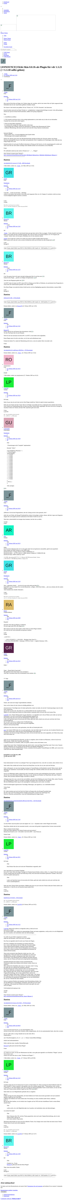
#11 (8, 583)
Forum (5, 44)
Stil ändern (3, 1191)
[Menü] (1, 6)
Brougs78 (19, 306)
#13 (8, 662)
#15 (8, 821)
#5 (7, 327)
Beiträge (6, 96)
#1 (7, 100)
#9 (7, 510)
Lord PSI (6, 715)
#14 (8, 700)
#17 (8, 926)
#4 (7, 271)
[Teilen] (1, 79)
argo (5, 730)
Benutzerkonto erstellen (6, 1190)
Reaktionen (6, 183)
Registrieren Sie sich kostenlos (35, 1186)
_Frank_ (6, 73)
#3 (7, 227)
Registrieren (7, 11)
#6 (7, 370)
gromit (5, 238)
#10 (8, 544)
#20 (8, 1155)
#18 (8, 1027)
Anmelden (6, 10)
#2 (7, 190)
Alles (5, 35)
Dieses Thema (7, 38)
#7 (7, 396)
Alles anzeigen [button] (10, 485)
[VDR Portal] (28, 30)
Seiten (5, 42)
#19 (8, 1079)
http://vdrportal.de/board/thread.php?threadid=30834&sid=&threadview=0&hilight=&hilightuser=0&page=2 (30, 155)
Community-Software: (11, 1198)
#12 (8, 619)
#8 (7, 440)
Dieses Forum (7, 39)
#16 (8, 858)
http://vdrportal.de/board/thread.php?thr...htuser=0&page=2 (18, 996)
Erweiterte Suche (8, 47)
